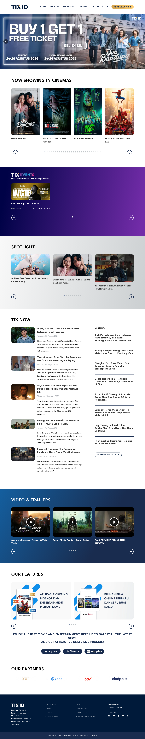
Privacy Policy (83, 712)
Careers (83, 7)
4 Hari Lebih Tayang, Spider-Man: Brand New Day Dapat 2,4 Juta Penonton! (113, 397)
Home (43, 7)
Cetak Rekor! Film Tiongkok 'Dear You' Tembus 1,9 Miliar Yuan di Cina (114, 382)
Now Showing (50, 705)
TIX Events (69, 7)
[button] (15, 152)
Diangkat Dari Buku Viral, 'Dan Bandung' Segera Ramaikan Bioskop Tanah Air (112, 366)
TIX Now (54, 7)
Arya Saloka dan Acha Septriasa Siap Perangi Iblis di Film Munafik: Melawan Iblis (58, 389)
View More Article (108, 455)
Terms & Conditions (85, 716)
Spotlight (49, 712)
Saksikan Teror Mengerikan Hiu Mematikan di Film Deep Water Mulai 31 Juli (112, 413)
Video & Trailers (51, 716)
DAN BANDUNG (18, 139)
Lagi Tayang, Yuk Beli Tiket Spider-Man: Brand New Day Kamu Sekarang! (114, 428)
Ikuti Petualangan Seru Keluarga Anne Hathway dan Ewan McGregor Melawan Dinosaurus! (113, 338)
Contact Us (82, 709)
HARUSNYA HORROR (83, 139)
